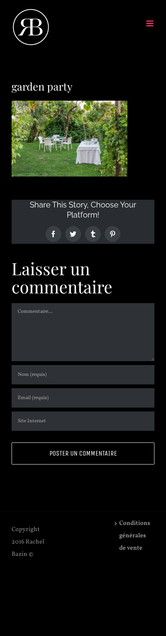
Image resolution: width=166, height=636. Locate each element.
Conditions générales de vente (134, 535)
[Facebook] (53, 234)
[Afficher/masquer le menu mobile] (150, 23)
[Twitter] (73, 234)
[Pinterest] (112, 234)
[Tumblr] (93, 234)
